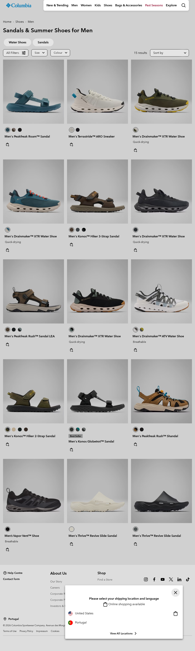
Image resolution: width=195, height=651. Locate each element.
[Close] (175, 592)
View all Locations (121, 633)
